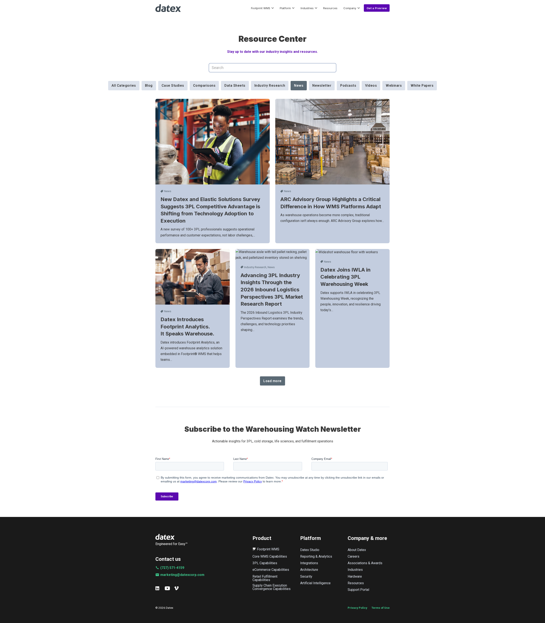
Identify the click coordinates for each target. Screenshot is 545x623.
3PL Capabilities (264, 563)
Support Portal (358, 589)
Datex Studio (309, 550)
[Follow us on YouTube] (167, 588)
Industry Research (255, 267)
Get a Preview (377, 8)
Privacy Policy (357, 607)
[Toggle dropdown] (272, 8)
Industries (307, 8)
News (167, 191)
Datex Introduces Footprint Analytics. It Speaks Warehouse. (188, 326)
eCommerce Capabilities (270, 569)
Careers (353, 556)
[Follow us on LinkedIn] (158, 588)
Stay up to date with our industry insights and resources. (272, 52)
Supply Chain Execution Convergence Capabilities (271, 587)
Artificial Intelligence (315, 583)
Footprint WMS (260, 8)
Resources (330, 8)
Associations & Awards (365, 563)
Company (349, 8)
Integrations (309, 563)
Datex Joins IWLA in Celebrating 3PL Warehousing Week (345, 277)
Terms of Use (380, 607)
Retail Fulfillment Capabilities (264, 578)
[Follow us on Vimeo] (176, 588)
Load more (272, 381)
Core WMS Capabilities (269, 556)
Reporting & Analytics (316, 556)
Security (306, 576)
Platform (285, 8)
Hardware (355, 576)
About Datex (357, 550)
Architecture (309, 569)
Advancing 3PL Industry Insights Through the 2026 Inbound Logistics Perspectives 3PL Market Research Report (272, 289)
